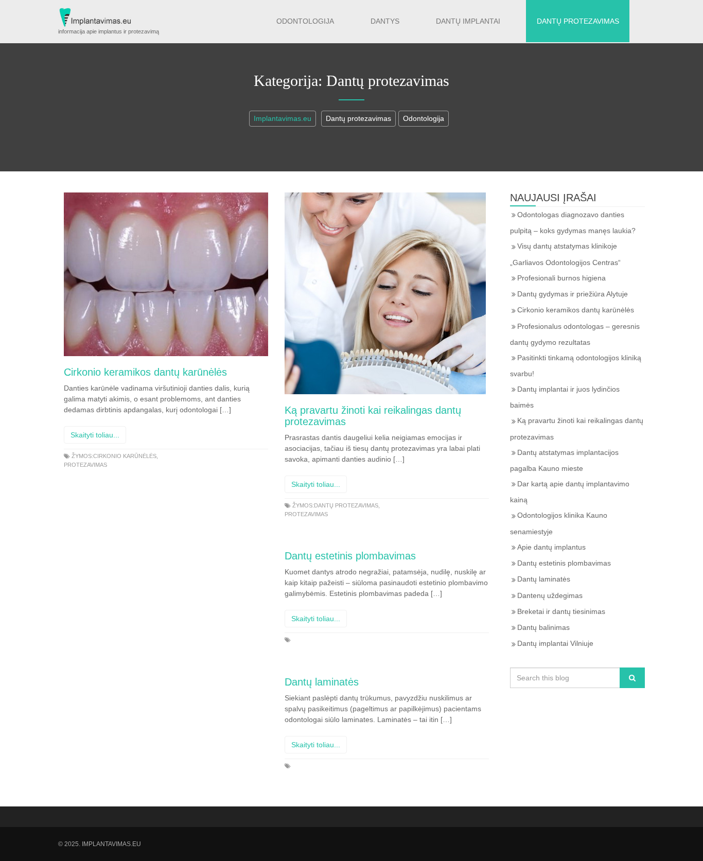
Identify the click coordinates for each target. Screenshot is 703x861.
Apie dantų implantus (551, 547)
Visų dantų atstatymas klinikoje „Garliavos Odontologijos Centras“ (565, 254)
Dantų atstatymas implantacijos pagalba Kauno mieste (564, 460)
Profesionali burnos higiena (561, 278)
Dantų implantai (468, 21)
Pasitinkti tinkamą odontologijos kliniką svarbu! (575, 366)
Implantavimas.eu (282, 118)
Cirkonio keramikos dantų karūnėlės (145, 372)
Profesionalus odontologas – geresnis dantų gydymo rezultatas (575, 334)
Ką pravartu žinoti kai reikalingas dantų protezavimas (576, 428)
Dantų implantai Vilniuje (555, 643)
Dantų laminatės (322, 682)
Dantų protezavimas (578, 21)
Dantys (385, 21)
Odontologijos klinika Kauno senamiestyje (558, 523)
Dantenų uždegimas (550, 595)
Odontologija (305, 21)
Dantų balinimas (543, 627)
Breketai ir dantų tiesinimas (561, 611)
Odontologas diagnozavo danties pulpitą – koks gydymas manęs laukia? (573, 222)
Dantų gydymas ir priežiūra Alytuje (572, 294)
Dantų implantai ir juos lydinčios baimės (565, 397)
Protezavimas (85, 465)
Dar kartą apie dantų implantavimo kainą (569, 492)
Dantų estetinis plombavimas (350, 555)
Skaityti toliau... (95, 435)
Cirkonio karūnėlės (124, 456)
